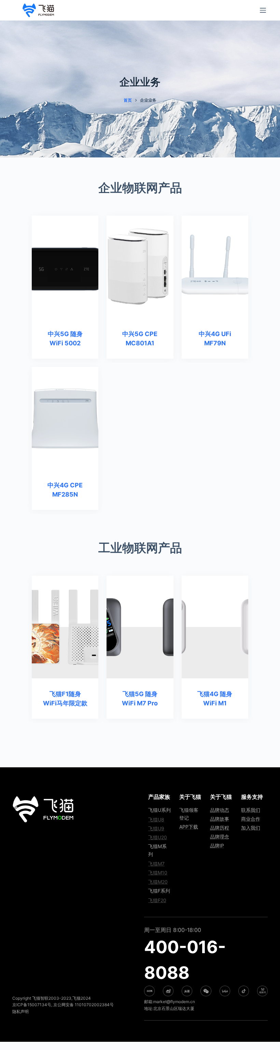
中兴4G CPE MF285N (65, 490)
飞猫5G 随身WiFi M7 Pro (140, 698)
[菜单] (263, 10)
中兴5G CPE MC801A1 (139, 338)
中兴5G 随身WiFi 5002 (65, 338)
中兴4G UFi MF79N (215, 338)
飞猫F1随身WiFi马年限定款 (65, 698)
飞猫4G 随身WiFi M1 (214, 698)
